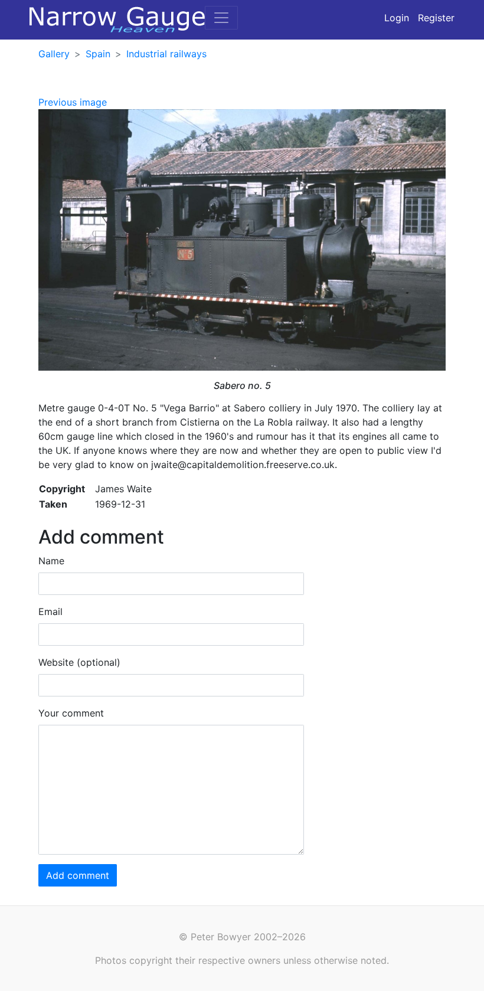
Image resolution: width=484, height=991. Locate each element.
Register (436, 18)
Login (396, 18)
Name (51, 561)
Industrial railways (166, 54)
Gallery (54, 54)
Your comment (71, 713)
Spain (98, 54)
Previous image (72, 102)
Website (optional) (79, 662)
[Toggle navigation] (221, 18)
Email (50, 611)
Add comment (77, 875)
